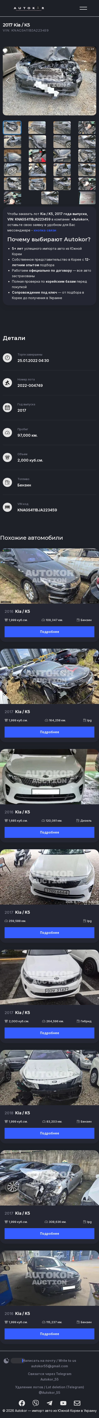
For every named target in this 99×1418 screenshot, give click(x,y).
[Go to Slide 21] (12, 198)
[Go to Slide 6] (37, 142)
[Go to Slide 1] (12, 128)
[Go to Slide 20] (87, 184)
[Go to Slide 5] (12, 142)
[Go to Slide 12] (87, 156)
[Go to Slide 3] (62, 128)
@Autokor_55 (49, 1392)
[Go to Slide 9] (12, 156)
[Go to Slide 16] (87, 170)
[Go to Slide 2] (37, 128)
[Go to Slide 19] (62, 184)
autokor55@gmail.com (49, 1366)
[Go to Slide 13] (12, 170)
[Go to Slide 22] (50, 198)
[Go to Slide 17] (12, 184)
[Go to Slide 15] (62, 170)
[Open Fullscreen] (92, 110)
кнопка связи (44, 230)
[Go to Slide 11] (62, 156)
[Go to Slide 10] (37, 156)
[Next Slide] (91, 81)
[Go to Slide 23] (87, 198)
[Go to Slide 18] (37, 184)
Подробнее (49, 632)
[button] (49, 81)
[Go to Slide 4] (87, 128)
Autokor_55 (50, 1379)
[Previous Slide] (8, 81)
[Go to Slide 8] (87, 142)
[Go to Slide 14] (37, 170)
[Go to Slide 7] (62, 142)
